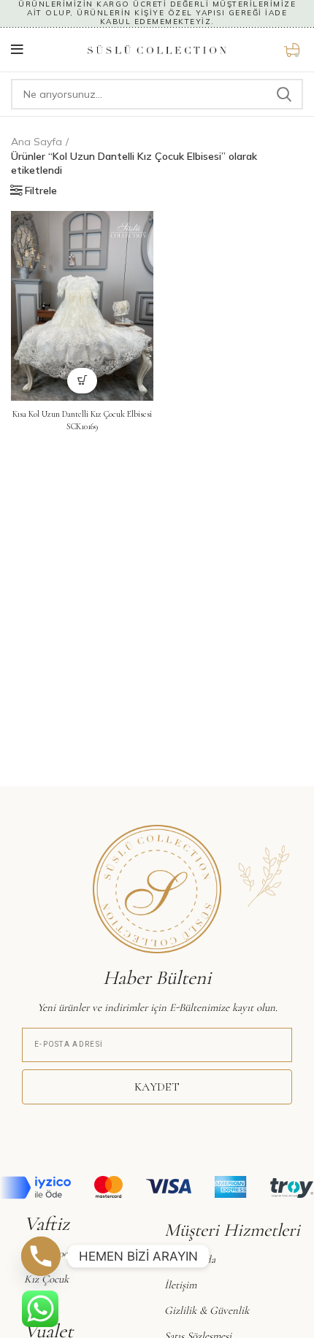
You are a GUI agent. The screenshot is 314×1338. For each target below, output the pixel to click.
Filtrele (41, 190)
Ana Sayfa (36, 141)
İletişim (180, 1284)
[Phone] (41, 1256)
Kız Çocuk (46, 1278)
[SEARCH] (283, 94)
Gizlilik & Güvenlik (206, 1310)
